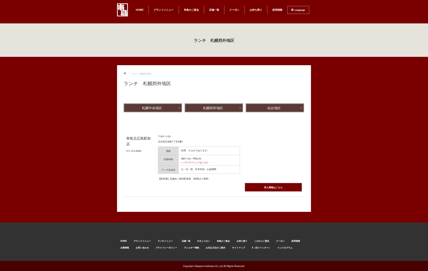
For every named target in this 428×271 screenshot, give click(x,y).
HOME (139, 10)
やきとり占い (203, 240)
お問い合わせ (142, 247)
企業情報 (124, 247)
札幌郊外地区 (213, 108)
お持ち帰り (256, 10)
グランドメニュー (164, 10)
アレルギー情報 (191, 247)
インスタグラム (285, 247)
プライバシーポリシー (166, 247)
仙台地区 (274, 108)
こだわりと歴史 (261, 240)
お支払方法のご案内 (215, 247)
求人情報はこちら (273, 187)
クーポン (234, 10)
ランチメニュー (166, 240)
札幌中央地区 (152, 108)
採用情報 (277, 10)
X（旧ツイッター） (261, 247)
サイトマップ (238, 247)
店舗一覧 (214, 10)
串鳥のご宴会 (191, 10)
